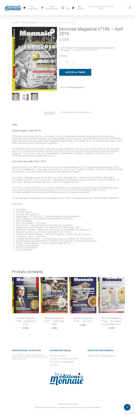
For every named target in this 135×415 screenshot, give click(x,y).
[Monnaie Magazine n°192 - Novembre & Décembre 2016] (111, 295)
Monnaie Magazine (30, 22)
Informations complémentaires (76, 112)
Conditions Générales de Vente (64, 359)
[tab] (49, 112)
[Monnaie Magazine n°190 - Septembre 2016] (25, 295)
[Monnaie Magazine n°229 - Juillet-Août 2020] (54, 295)
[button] (52, 31)
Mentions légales (57, 356)
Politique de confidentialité (62, 362)
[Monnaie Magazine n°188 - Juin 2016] (82, 295)
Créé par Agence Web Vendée (67, 404)
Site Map (54, 365)
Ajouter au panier (75, 72)
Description (49, 112)
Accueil (15, 22)
